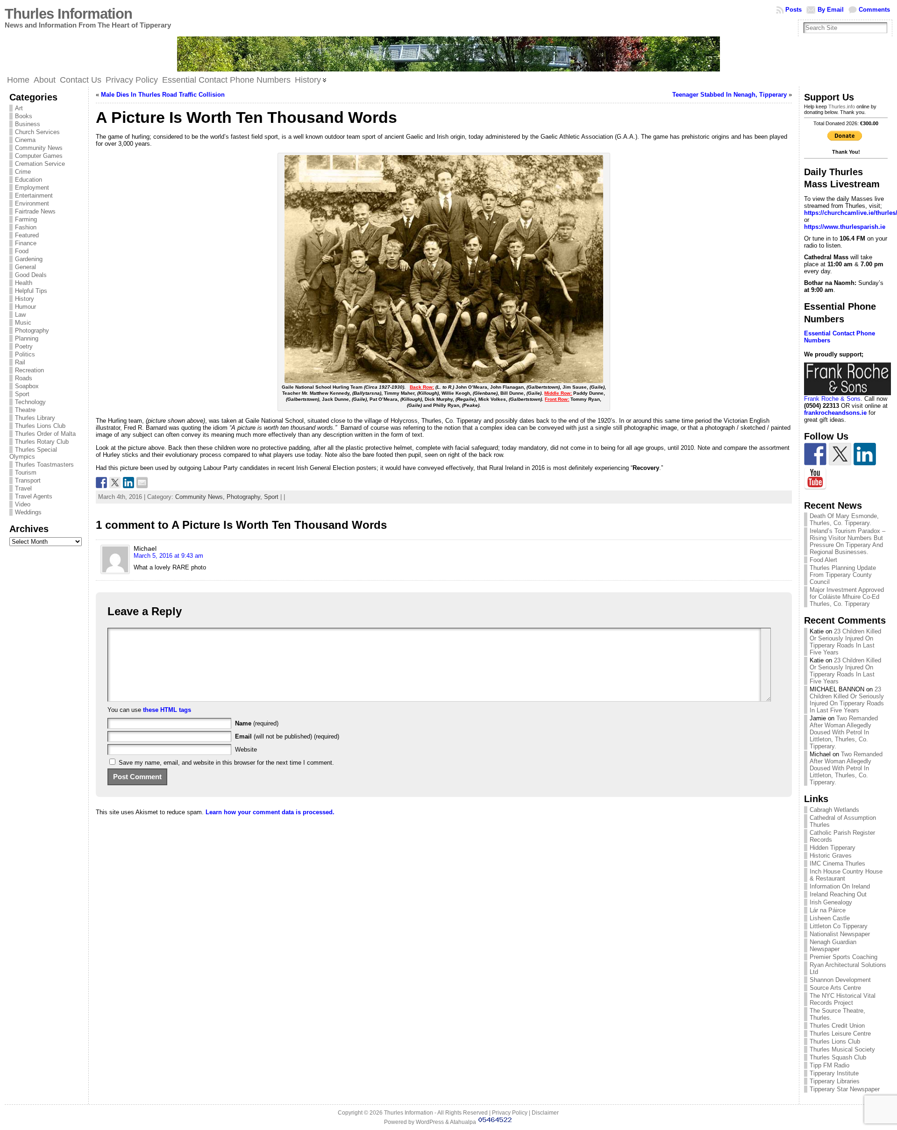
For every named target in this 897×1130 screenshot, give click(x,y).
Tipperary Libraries (835, 1081)
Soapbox (27, 386)
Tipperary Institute (834, 1073)
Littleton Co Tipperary (839, 926)
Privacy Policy (509, 1112)
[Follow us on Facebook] (815, 454)
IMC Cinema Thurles (837, 863)
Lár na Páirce (828, 910)
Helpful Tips (31, 290)
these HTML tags (167, 709)
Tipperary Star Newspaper (845, 1089)
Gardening (29, 259)
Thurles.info (841, 106)
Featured (27, 235)
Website (246, 749)
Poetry (24, 346)
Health (23, 282)
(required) (256, 723)
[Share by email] (142, 482)
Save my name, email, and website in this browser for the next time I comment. (226, 762)
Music (23, 322)
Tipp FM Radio (829, 1065)
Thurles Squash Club (838, 1057)
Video (22, 504)
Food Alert (823, 559)
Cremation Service (40, 163)
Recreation (29, 370)
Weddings (28, 512)
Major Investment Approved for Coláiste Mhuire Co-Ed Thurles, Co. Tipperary (847, 596)
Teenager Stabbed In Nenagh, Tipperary (729, 94)
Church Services (37, 131)
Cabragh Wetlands (834, 809)
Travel (23, 488)
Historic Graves (831, 855)
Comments (874, 9)
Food (21, 251)
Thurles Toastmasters (44, 464)
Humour (25, 306)
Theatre (25, 409)
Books (23, 116)
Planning (26, 338)
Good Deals (31, 274)
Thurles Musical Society (842, 1049)
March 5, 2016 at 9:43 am (168, 555)
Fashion (25, 227)
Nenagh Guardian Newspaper (833, 945)
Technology (30, 401)
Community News (39, 147)
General (25, 266)
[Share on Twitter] (115, 482)
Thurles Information (68, 14)
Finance (25, 243)
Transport (28, 480)
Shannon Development (840, 979)
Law (20, 314)
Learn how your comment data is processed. (270, 812)
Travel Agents (33, 496)
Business (27, 124)
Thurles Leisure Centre (840, 1033)
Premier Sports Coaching (843, 956)
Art (19, 108)
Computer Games (39, 155)
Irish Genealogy (831, 902)
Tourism (25, 472)
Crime (23, 171)
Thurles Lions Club (40, 425)
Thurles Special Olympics (33, 453)
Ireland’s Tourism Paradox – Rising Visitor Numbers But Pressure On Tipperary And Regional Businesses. (847, 541)
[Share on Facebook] (101, 482)
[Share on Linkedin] (128, 482)
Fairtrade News (35, 211)
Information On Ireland (840, 886)
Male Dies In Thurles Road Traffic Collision (163, 94)
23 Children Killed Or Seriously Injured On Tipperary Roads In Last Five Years (845, 642)
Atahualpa (463, 1122)
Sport (22, 394)
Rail (20, 362)
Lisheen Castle (830, 918)
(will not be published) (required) (287, 736)
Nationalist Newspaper (840, 934)
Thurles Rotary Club (42, 441)
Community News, (201, 496)
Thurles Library (35, 417)
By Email (831, 9)
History (24, 298)
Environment (32, 203)
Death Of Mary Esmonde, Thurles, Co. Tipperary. (844, 519)
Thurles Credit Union (837, 1025)
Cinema (25, 139)
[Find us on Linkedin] (865, 454)
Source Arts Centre (835, 987)
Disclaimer (545, 1112)
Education (28, 179)
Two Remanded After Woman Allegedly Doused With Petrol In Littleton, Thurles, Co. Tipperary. (844, 732)
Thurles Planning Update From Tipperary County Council (843, 574)
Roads (23, 378)
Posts (793, 9)
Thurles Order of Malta (45, 433)
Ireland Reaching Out (838, 894)
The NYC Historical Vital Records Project (843, 999)
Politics (25, 354)
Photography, (245, 496)
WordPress (430, 1122)
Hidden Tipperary (832, 847)
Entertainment (34, 195)
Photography (32, 330)
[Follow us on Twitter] (840, 454)
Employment (32, 187)
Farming (26, 219)
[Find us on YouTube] (815, 479)
